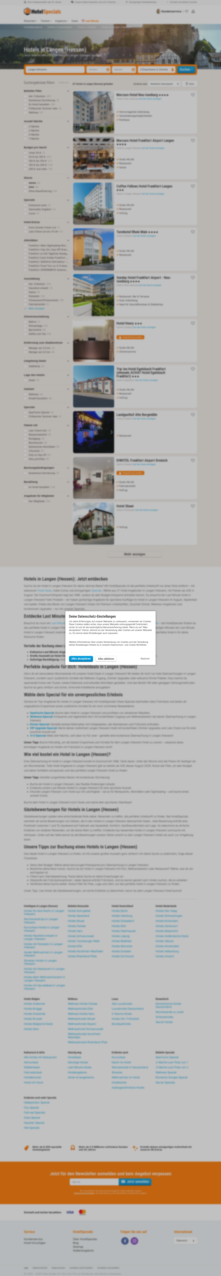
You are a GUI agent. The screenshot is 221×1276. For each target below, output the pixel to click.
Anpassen (145, 658)
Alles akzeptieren (81, 658)
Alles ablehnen (106, 658)
